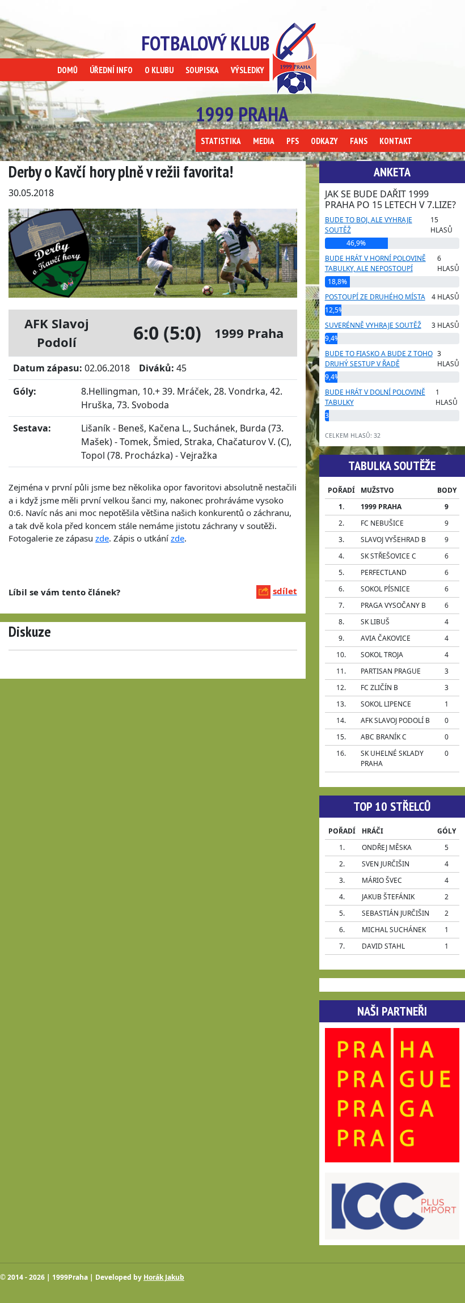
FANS (358, 141)
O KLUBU (159, 70)
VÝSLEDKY (247, 70)
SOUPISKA (202, 70)
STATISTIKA (221, 141)
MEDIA (263, 141)
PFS (292, 141)
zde (102, 538)
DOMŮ (67, 70)
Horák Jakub (163, 1277)
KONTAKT (395, 141)
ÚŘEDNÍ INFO (111, 70)
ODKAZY (324, 141)
